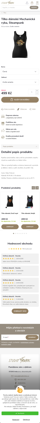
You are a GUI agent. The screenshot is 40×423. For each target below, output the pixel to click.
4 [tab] (19, 233)
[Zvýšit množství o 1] (37, 90)
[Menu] (37, 2)
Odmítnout (26, 420)
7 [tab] (24, 233)
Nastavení (15, 420)
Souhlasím (21, 413)
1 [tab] (13, 233)
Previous (33, 187)
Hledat (34, 7)
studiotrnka (21, 383)
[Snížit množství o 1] (37, 93)
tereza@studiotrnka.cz (21, 376)
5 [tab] (20, 233)
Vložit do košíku (21, 100)
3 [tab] (17, 233)
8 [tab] (26, 233)
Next (37, 187)
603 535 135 (22, 379)
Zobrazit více (20, 311)
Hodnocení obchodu (20, 243)
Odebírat (32, 337)
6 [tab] (22, 233)
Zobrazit (10, 227)
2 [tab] (15, 233)
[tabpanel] (10, 211)
